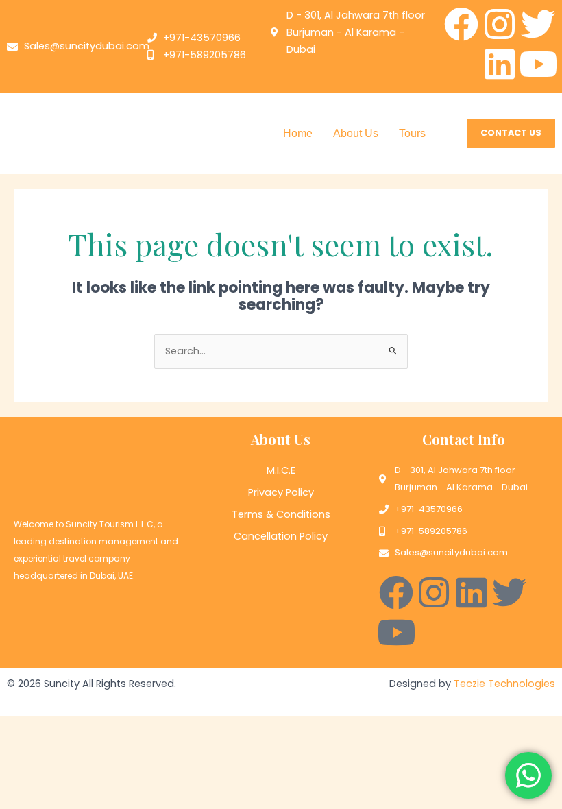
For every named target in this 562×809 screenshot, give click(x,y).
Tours (412, 133)
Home (298, 133)
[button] (416, 133)
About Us (355, 133)
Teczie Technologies (504, 683)
